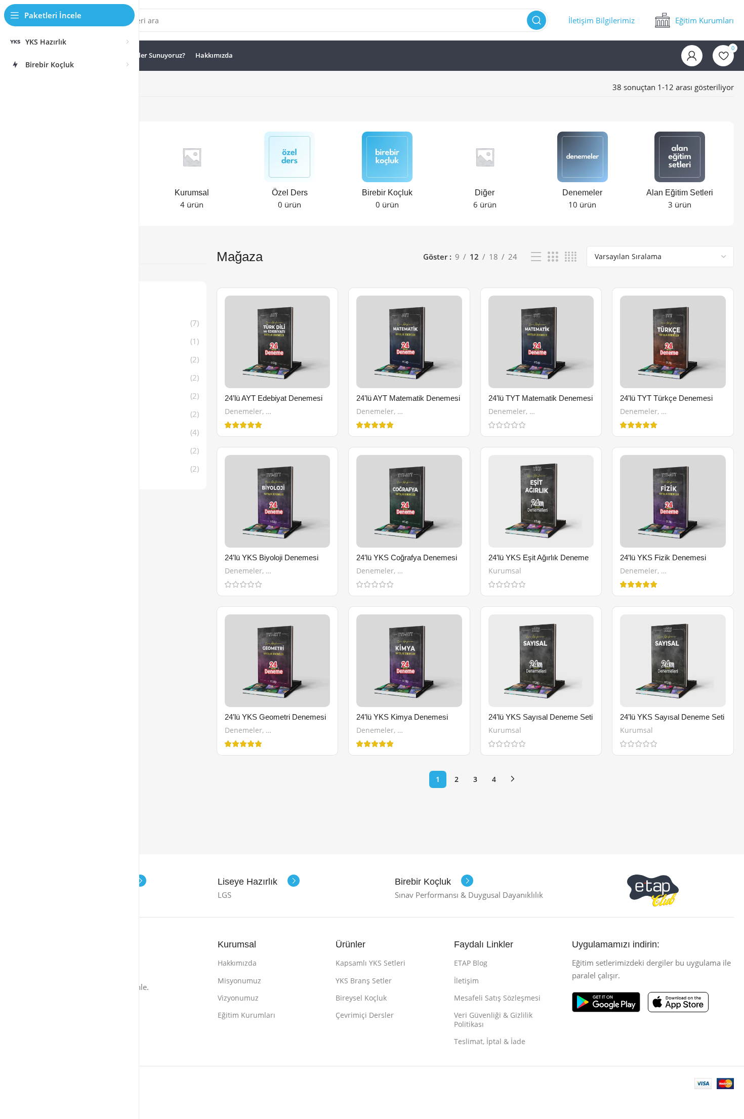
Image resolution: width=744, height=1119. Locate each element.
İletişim (466, 980)
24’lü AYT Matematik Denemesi (408, 398)
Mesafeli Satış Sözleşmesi (497, 998)
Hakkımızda (237, 963)
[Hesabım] (692, 56)
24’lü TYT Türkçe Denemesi (666, 398)
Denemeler (243, 411)
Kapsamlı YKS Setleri (370, 963)
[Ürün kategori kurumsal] (192, 174)
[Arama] (536, 20)
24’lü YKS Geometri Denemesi (275, 717)
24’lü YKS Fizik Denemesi (663, 557)
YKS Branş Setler (364, 980)
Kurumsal (504, 570)
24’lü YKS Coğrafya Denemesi (406, 557)
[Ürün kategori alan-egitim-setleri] (680, 174)
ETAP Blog (470, 963)
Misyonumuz (239, 980)
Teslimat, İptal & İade (489, 1041)
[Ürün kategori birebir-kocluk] (387, 174)
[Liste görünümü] (536, 257)
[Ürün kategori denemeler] (582, 174)
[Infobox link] (601, 20)
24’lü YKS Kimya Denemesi (402, 717)
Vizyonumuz (238, 998)
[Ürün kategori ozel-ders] (290, 174)
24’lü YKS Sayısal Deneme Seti (540, 717)
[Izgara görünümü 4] (570, 257)
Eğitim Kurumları (246, 1015)
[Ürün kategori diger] (484, 174)
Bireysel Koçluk (361, 998)
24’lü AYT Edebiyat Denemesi (273, 398)
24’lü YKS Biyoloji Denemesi (271, 557)
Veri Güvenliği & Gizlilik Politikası (493, 1019)
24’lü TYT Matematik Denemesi (540, 398)
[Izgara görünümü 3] (553, 257)
